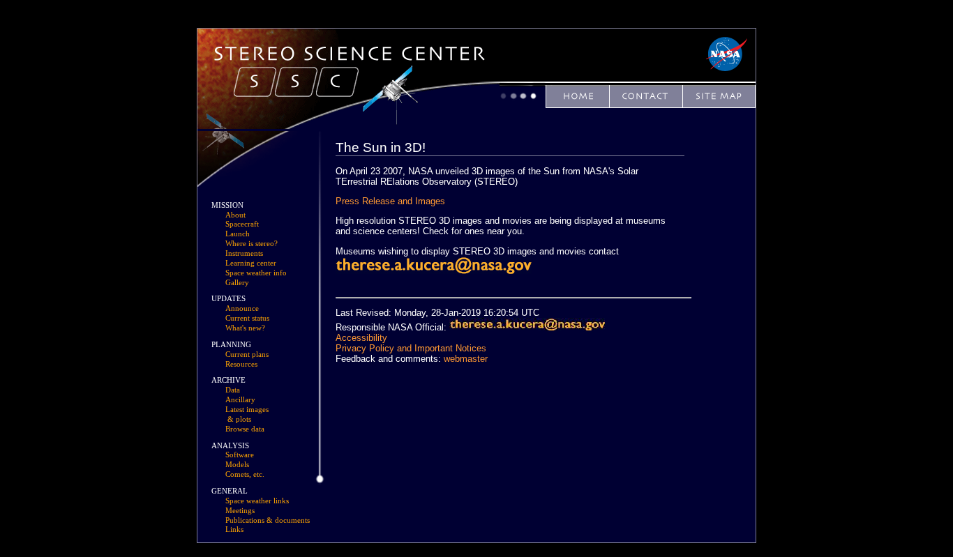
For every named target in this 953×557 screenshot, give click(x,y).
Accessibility (361, 338)
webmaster (466, 358)
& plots (239, 419)
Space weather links (257, 501)
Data (232, 390)
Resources (241, 364)
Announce (242, 308)
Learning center (250, 263)
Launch (237, 234)
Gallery (237, 283)
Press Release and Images (390, 201)
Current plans (247, 354)
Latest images (247, 409)
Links (234, 529)
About (235, 215)
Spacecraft (242, 224)
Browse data (244, 429)
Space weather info (256, 273)
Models (237, 464)
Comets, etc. (244, 474)
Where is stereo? (251, 243)
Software (239, 455)
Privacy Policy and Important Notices (411, 348)
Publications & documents (267, 520)
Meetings (240, 510)
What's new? (245, 328)
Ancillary (240, 400)
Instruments (244, 253)
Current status (247, 318)
